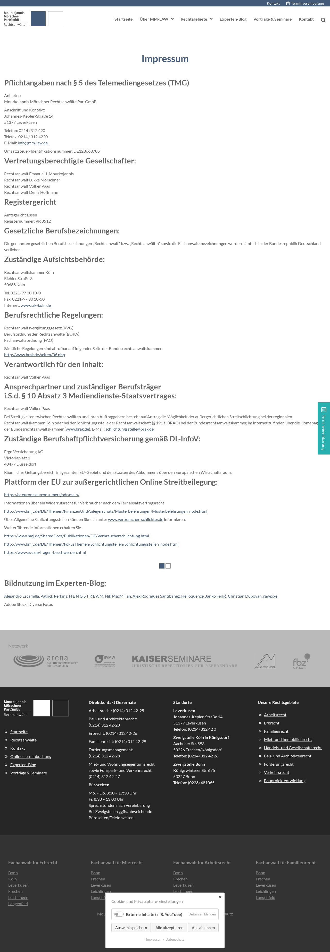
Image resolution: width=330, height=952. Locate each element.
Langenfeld (18, 903)
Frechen (15, 891)
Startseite (123, 18)
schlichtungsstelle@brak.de (129, 428)
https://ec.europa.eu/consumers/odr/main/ (41, 494)
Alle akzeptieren (169, 927)
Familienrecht (276, 731)
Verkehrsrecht (276, 772)
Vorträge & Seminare (272, 18)
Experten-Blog (233, 18)
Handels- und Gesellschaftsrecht (293, 747)
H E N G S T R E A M (86, 595)
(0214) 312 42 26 (203, 755)
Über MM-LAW (154, 18)
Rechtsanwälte (23, 739)
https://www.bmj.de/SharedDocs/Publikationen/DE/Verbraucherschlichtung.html (76, 535)
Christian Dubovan (245, 595)
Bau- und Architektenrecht (287, 755)
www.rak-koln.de (36, 305)
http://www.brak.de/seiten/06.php (34, 354)
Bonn (13, 872)
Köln (12, 878)
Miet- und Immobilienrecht (288, 739)
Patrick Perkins (53, 595)
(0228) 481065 (201, 782)
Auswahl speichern (131, 927)
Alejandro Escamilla (21, 595)
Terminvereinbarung (307, 3)
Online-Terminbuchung (30, 756)
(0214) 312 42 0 (202, 729)
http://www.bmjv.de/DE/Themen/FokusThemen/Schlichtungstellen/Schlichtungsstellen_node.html (91, 543)
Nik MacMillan (118, 595)
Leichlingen (18, 897)
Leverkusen (18, 885)
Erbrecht (271, 722)
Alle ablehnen (203, 927)
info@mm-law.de (33, 142)
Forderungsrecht (279, 764)
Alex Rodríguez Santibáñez (156, 595)
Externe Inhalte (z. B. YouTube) (154, 914)
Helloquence (192, 595)
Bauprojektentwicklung (285, 780)
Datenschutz (175, 939)
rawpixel (270, 595)
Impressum (154, 939)
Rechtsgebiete (194, 18)
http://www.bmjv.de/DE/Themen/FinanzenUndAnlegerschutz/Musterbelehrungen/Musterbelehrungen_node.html (105, 511)
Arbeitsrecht (275, 714)
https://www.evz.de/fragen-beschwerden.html (45, 552)
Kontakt (273, 3)
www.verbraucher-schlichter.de (135, 519)
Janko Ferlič (215, 595)
